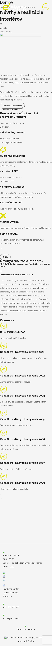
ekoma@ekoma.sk (11, 618)
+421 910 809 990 (11, 607)
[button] (26, 249)
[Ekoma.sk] (15, 7)
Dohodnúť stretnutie (26, 629)
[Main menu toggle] (45, 6)
